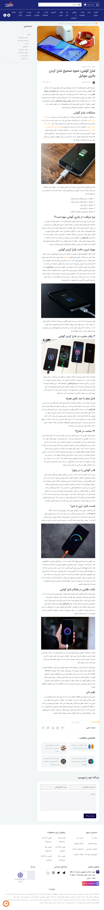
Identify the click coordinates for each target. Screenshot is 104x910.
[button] (91, 5)
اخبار (26, 43)
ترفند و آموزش (86, 66)
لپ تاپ (67, 13)
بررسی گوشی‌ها (23, 37)
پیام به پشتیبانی (28, 13)
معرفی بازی (24, 55)
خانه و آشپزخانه (45, 13)
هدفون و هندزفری (73, 15)
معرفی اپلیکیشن (23, 52)
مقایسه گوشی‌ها (23, 40)
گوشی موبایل (96, 13)
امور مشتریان (37, 13)
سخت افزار (24, 58)
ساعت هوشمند (81, 13)
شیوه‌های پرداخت (77, 849)
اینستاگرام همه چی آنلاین (88, 883)
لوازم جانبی (61, 13)
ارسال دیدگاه (90, 816)
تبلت (88, 12)
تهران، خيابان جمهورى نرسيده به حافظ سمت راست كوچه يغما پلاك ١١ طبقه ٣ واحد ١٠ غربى (82, 875)
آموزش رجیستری (91, 849)
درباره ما (94, 838)
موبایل (66, 257)
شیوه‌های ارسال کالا (91, 854)
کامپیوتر (53, 12)
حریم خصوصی (92, 843)
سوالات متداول (78, 854)
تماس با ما (80, 838)
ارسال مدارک (20, 13)
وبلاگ (13, 12)
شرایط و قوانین (78, 843)
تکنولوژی (25, 46)
